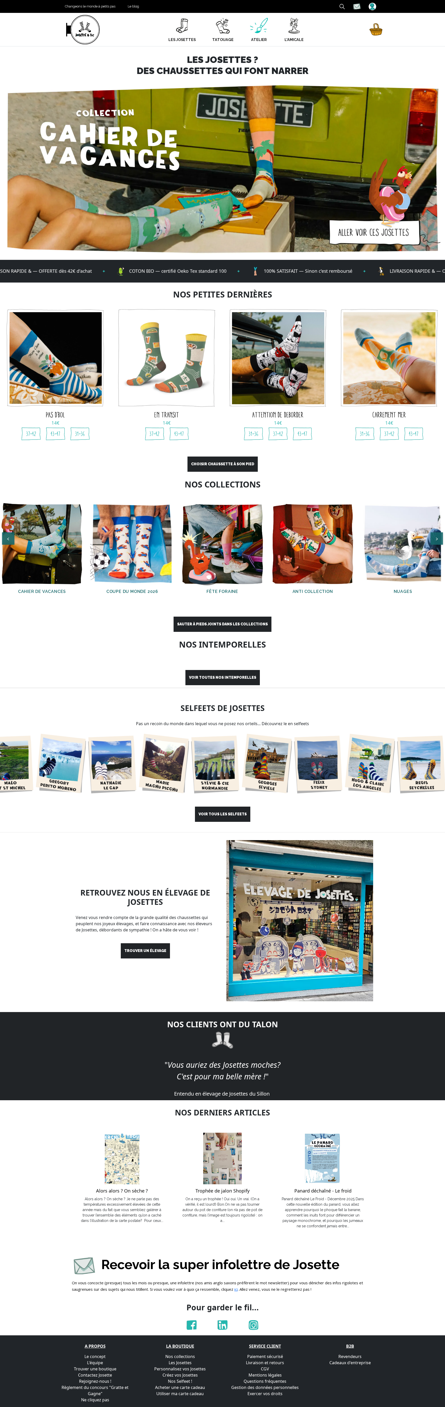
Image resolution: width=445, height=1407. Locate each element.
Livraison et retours (265, 1362)
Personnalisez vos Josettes (180, 1369)
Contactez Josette (95, 1375)
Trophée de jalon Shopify (222, 1191)
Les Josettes (180, 1362)
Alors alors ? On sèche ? (122, 1191)
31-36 (80, 434)
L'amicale (294, 39)
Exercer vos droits (265, 1393)
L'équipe (95, 1362)
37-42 (31, 434)
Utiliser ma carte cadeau (180, 1393)
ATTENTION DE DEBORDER (278, 415)
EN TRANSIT (167, 415)
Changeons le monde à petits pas (90, 6)
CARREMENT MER (389, 415)
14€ (55, 423)
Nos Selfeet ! (180, 1381)
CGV (265, 1369)
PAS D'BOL (55, 415)
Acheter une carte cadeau (180, 1387)
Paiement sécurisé (265, 1356)
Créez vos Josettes (180, 1375)
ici (236, 1289)
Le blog (133, 6)
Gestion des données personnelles (265, 1387)
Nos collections (180, 1356)
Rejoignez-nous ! (95, 1381)
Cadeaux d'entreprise (350, 1362)
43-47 (55, 434)
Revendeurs (350, 1356)
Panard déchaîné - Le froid (323, 1191)
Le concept (95, 1356)
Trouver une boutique (95, 1369)
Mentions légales (265, 1375)
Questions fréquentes (265, 1381)
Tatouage (223, 39)
